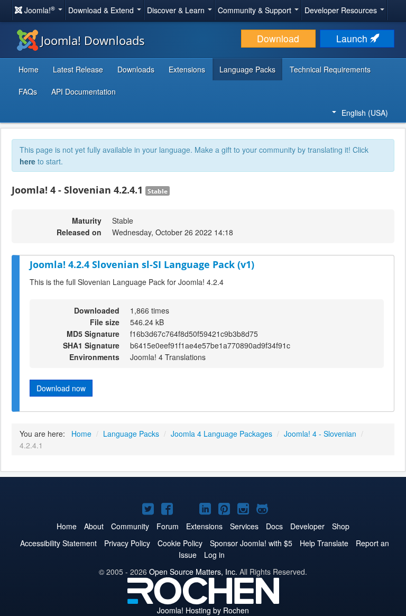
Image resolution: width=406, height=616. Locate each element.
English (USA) (365, 112)
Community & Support (255, 10)
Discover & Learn (177, 10)
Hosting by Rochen (203, 610)
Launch (353, 38)
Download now (61, 388)
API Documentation (83, 91)
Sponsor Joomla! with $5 (251, 543)
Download (278, 38)
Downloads (135, 69)
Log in (214, 554)
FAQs (28, 91)
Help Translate (324, 543)
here (27, 161)
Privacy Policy (127, 543)
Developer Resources (341, 10)
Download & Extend (102, 10)
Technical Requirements (330, 69)
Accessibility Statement (58, 543)
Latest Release (78, 69)
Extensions (187, 69)
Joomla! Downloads (93, 40)
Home (29, 69)
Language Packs (247, 69)
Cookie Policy (180, 543)
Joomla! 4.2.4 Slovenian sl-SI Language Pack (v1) (142, 264)
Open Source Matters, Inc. (193, 571)
